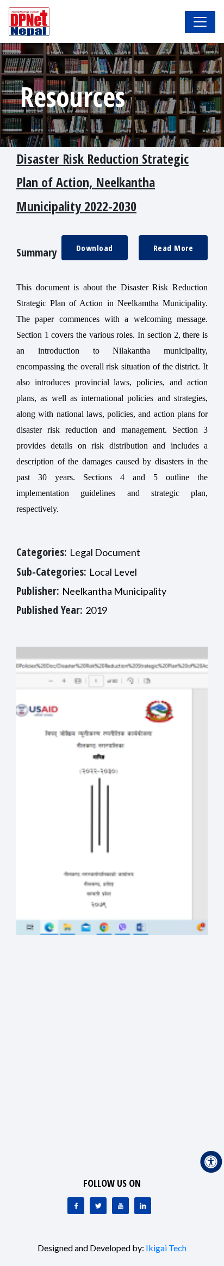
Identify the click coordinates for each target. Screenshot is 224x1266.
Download (94, 247)
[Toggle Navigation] (200, 22)
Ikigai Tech (166, 1248)
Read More (173, 247)
